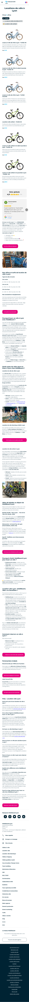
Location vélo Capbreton (14, 959)
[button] (2, 209)
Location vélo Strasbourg (14, 973)
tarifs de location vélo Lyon (19, 708)
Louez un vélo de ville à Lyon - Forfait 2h (14, 42)
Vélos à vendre (6, 915)
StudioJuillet (14, 989)
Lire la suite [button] (7, 213)
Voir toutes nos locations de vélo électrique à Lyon (14, 440)
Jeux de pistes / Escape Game (10, 863)
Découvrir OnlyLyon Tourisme (11, 675)
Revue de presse (7, 900)
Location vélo (6, 850)
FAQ (3, 918)
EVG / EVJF (5, 875)
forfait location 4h (11, 403)
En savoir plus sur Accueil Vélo (11, 692)
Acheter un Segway (14, 982)
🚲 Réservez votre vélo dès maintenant (13, 654)
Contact (14, 963)
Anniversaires (6, 878)
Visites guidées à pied (8, 860)
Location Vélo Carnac (14, 961)
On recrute (5, 897)
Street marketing (7, 909)
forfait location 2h (21, 401)
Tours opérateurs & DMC (9, 888)
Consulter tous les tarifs (10, 312)
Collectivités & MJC (7, 881)
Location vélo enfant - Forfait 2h (12, 122)
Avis (3, 925)
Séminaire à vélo (14, 949)
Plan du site (14, 991)
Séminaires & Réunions (8, 869)
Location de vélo (14, 952)
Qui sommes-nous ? (14, 947)
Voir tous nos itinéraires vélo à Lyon (13, 552)
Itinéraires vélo (6, 894)
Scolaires (4, 884)
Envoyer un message (11, 839)
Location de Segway (14, 977)
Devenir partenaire (7, 906)
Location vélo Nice (14, 970)
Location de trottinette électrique (14, 980)
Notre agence (6, 903)
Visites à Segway (7, 857)
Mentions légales (14, 984)
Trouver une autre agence (14, 939)
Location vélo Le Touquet (14, 966)
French (27, 2)
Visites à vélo (6, 847)
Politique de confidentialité (14, 987)
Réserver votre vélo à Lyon (10, 805)
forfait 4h (11, 532)
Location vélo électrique (9, 853)
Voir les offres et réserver (10, 246)
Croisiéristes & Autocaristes (10, 891)
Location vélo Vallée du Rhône (14, 975)
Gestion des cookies (14, 994)
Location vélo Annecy (15, 956)
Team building (6, 866)
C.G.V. (3, 922)
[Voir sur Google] (5, 202)
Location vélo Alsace (14, 954)
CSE (3, 872)
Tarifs (3, 912)
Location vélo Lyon (14, 968)
